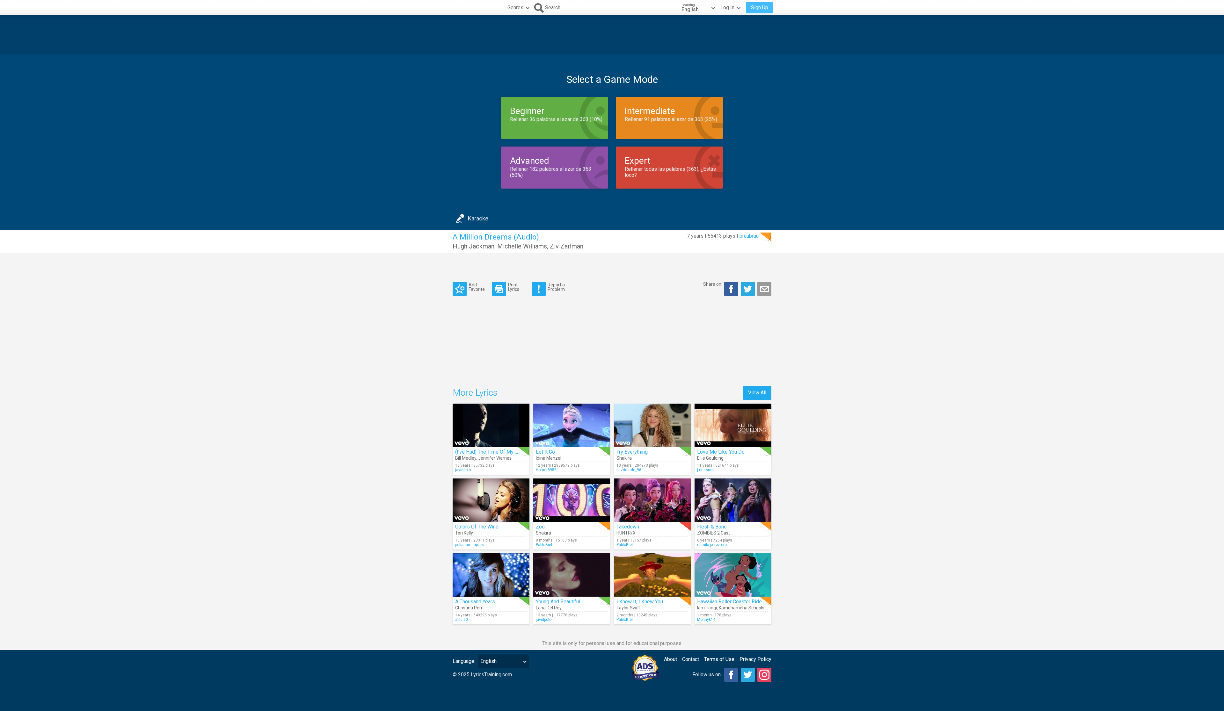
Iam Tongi (707, 607)
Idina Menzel (548, 458)
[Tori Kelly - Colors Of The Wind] (491, 500)
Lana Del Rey (549, 607)
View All (757, 393)
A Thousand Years (475, 602)
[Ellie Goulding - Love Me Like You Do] (733, 425)
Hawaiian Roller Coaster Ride (729, 602)
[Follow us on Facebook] (731, 675)
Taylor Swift (628, 607)
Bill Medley (465, 458)
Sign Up (759, 7)
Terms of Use (719, 659)
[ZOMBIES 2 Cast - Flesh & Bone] (733, 500)
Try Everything (632, 452)
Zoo (540, 527)
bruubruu (749, 236)
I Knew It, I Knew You (639, 602)
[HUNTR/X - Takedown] (652, 500)
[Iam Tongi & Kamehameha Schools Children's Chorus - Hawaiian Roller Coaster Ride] (733, 575)
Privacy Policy (755, 659)
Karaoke (478, 218)
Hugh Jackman (473, 246)
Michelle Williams (522, 246)
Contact (690, 659)
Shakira (624, 458)
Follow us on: (707, 675)
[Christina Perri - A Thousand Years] (491, 575)
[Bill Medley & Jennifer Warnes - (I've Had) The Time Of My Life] (491, 425)
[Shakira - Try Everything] (652, 425)
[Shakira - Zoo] (571, 500)
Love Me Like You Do (721, 452)
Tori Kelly (464, 532)
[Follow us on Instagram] (764, 675)
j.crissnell (705, 470)
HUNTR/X (626, 532)
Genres (515, 7)
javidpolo (463, 470)
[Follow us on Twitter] (748, 675)
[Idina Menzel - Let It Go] (571, 425)
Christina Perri (469, 607)
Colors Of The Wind (477, 527)
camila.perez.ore (712, 544)
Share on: (712, 284)
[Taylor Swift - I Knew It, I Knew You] (652, 575)
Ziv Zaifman (566, 246)
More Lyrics (475, 392)
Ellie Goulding (710, 458)
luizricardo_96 (628, 470)
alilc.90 (461, 619)
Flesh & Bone (712, 527)
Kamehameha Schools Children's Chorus (759, 607)
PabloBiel (544, 544)
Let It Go (545, 452)
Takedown (627, 527)
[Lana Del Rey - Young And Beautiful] (571, 575)
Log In (727, 7)
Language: (464, 661)
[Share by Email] (764, 289)
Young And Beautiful (558, 602)
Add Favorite (477, 286)
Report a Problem (556, 286)
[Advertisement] (612, 34)
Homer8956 (546, 470)
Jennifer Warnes (495, 458)
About (670, 659)
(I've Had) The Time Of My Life (489, 452)
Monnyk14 (706, 619)
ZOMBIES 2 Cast (713, 532)
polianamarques (469, 544)
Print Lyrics (513, 286)
